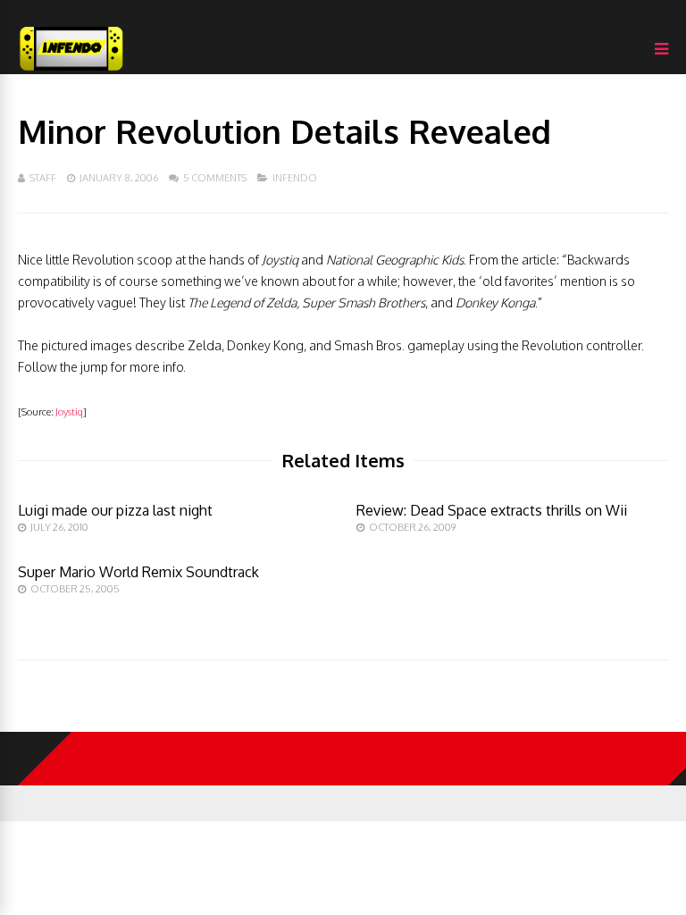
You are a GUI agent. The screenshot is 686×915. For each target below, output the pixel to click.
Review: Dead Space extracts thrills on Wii (491, 510)
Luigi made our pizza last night (115, 510)
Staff (42, 178)
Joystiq (69, 412)
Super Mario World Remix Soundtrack (138, 572)
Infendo (294, 178)
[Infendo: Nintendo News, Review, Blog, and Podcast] (71, 70)
